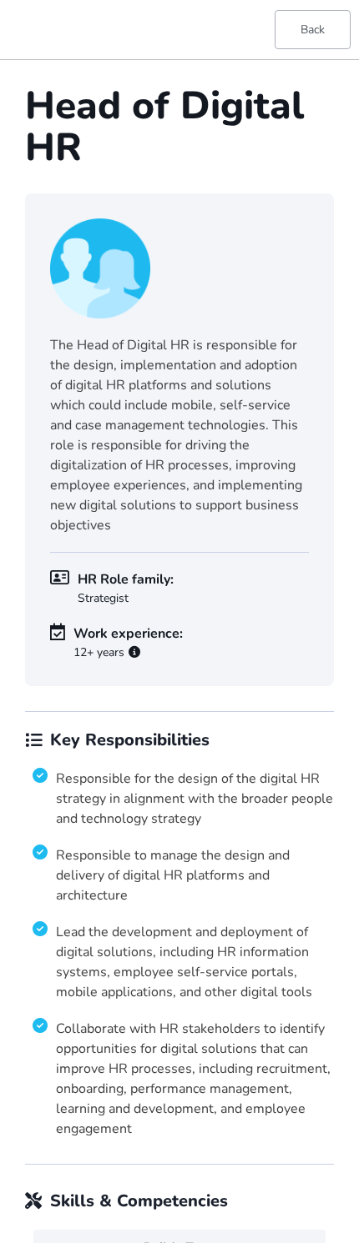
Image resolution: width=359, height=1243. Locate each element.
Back (313, 30)
